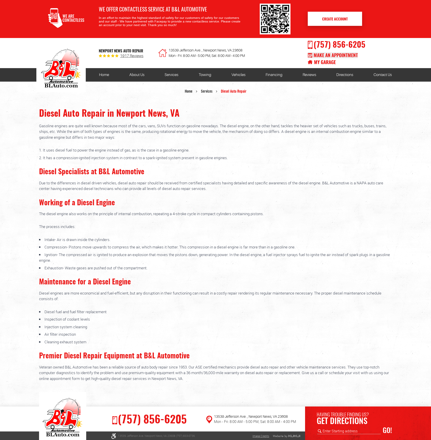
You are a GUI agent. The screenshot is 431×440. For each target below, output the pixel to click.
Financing (274, 75)
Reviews (309, 75)
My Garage (325, 62)
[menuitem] (104, 75)
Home (104, 75)
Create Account (335, 19)
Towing (205, 75)
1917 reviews (131, 56)
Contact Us (383, 75)
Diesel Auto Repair (233, 91)
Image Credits (261, 436)
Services (171, 75)
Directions (344, 75)
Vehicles (238, 75)
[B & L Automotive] (61, 69)
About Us (137, 75)
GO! (387, 431)
